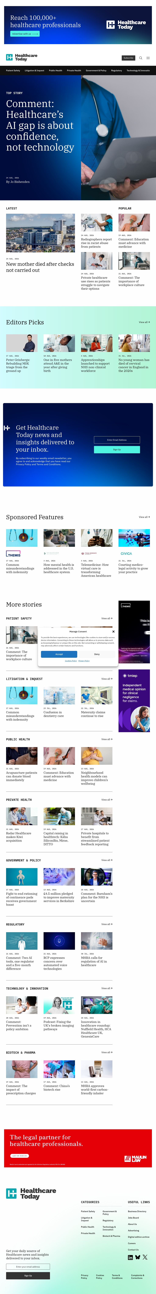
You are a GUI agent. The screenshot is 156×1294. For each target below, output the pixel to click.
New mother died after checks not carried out (40, 267)
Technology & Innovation (139, 70)
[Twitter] (145, 1257)
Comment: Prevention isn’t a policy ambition (18, 1025)
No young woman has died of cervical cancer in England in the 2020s (134, 365)
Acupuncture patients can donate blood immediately (21, 776)
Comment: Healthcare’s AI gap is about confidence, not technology (40, 125)
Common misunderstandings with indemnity (20, 568)
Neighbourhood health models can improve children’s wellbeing (94, 778)
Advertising (133, 1230)
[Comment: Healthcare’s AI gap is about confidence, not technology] (115, 137)
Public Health (55, 70)
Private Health (74, 70)
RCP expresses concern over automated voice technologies (55, 963)
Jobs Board (133, 1217)
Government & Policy (96, 70)
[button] (113, 631)
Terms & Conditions (117, 1276)
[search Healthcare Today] (141, 58)
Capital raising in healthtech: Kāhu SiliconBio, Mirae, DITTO (56, 838)
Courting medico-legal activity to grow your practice (133, 568)
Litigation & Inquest (34, 70)
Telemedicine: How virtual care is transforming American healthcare (96, 570)
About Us (132, 1224)
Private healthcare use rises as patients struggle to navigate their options (95, 283)
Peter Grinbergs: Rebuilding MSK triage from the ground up (18, 365)
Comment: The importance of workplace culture (131, 281)
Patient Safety (13, 70)
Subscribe (128, 57)
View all (143, 322)
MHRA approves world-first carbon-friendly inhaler (94, 1089)
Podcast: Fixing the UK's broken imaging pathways (59, 1025)
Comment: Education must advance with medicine (134, 242)
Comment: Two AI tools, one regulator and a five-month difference (20, 963)
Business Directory (137, 1211)
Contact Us (133, 1249)
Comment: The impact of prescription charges (21, 1089)
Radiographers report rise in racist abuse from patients (96, 242)
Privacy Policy (84, 661)
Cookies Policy (71, 661)
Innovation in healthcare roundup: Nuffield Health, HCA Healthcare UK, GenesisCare (96, 1029)
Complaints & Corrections (137, 1276)
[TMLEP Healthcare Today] (134, 700)
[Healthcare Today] (21, 57)
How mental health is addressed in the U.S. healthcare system (59, 568)
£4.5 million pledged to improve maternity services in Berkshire (59, 897)
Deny (97, 654)
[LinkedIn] (130, 1257)
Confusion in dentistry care (54, 714)
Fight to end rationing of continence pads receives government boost (21, 899)
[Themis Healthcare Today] (134, 632)
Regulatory (116, 70)
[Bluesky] (137, 1257)
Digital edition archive (138, 1237)
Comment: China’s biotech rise (57, 1087)
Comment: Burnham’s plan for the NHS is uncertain (96, 897)
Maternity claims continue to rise (93, 714)
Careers (132, 1243)
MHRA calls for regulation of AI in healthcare (94, 961)
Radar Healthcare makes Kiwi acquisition (18, 836)
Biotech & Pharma (111, 1236)
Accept (59, 654)
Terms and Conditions (48, 464)
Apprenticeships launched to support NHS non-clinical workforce (95, 365)
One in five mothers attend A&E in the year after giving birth (58, 365)
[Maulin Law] (78, 1148)
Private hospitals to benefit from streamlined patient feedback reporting (95, 838)
